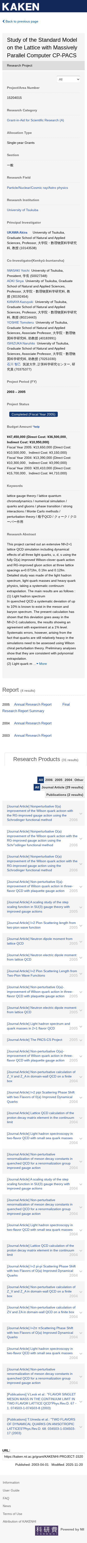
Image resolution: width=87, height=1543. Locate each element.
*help (36, 426)
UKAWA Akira (17, 232)
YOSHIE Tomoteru (20, 322)
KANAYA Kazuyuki (20, 302)
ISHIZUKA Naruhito (21, 343)
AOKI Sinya (15, 281)
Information (11, 1482)
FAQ (6, 1498)
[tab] (46, 759)
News (7, 1506)
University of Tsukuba (22, 210)
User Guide (11, 1490)
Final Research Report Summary (36, 708)
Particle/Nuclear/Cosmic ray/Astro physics (37, 188)
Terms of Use (12, 1514)
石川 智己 (14, 364)
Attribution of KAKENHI (19, 1521)
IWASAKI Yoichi (18, 270)
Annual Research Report (33, 704)
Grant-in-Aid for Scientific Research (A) (35, 120)
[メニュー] (81, 5)
